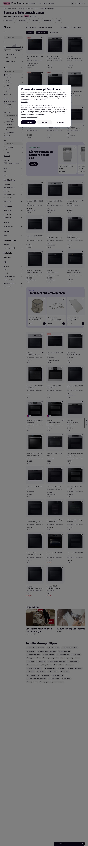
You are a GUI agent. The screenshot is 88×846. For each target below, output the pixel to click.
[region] (44, 106)
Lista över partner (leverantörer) (29, 117)
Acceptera (28, 122)
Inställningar (61, 122)
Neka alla (44, 122)
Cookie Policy (24, 102)
